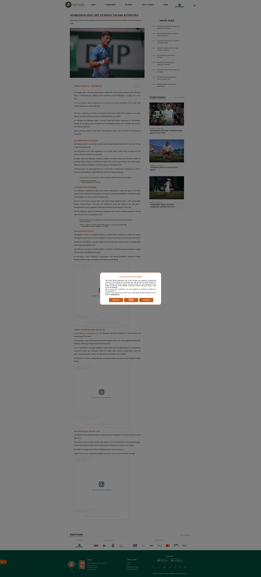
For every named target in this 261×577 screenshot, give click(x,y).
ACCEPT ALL (146, 300)
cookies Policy (115, 294)
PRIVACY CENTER (131, 300)
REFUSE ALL (116, 300)
